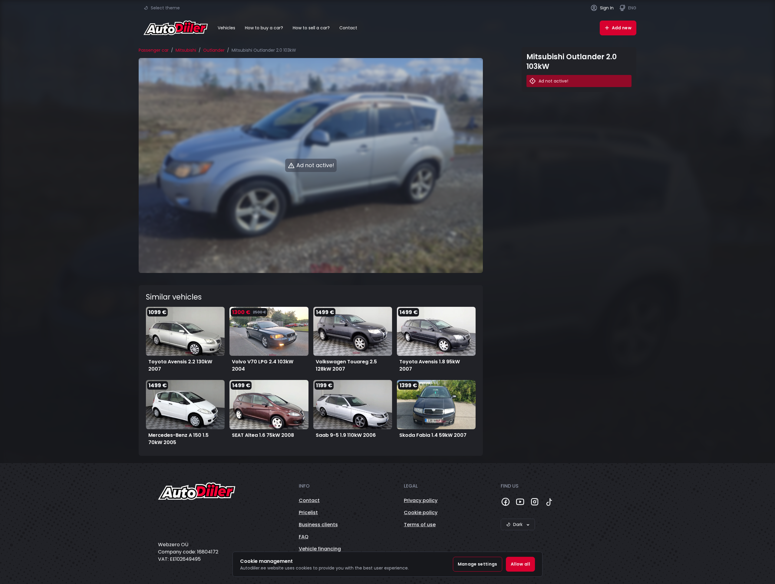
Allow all (520, 564)
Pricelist (308, 512)
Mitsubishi (186, 50)
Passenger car (154, 50)
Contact (348, 28)
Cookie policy (420, 512)
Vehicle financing (320, 548)
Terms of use (420, 524)
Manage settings (477, 564)
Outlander (214, 50)
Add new (622, 28)
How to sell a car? (311, 28)
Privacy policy (420, 500)
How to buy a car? (264, 28)
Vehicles (226, 28)
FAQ (303, 536)
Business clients (318, 524)
